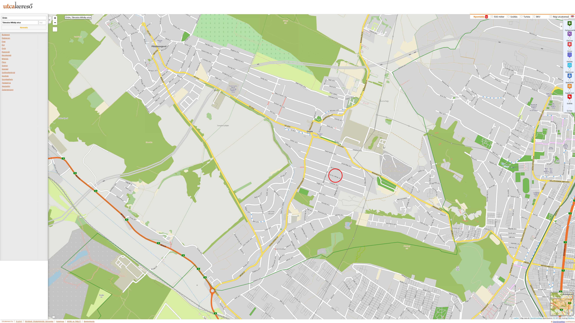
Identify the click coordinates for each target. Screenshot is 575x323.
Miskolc (5, 58)
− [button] (55, 23)
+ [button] (55, 18)
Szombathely (7, 79)
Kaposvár (6, 51)
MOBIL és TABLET (74, 321)
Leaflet (516, 318)
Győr (4, 48)
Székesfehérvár (8, 72)
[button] (23, 27)
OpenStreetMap (536, 318)
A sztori (19, 321)
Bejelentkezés (89, 321)
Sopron (5, 65)
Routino (571, 318)
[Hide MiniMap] (571, 313)
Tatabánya (6, 82)
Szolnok (5, 75)
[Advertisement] (114, 6)
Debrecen (6, 38)
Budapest (6, 34)
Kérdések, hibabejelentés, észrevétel (39, 321)
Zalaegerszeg (7, 89)
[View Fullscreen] (55, 29)
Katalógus (60, 321)
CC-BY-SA (557, 318)
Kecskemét (6, 55)
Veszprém (6, 86)
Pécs (4, 62)
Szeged (5, 69)
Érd (3, 44)
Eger (4, 41)
